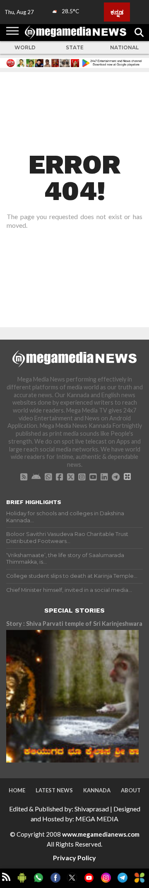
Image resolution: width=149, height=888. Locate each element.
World (25, 47)
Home (17, 790)
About (131, 790)
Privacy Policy (74, 857)
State (75, 47)
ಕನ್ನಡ (117, 12)
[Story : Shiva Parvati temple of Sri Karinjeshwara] (72, 696)
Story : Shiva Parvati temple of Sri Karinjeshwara (74, 623)
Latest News (54, 790)
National (124, 47)
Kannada (97, 790)
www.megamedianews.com (100, 834)
